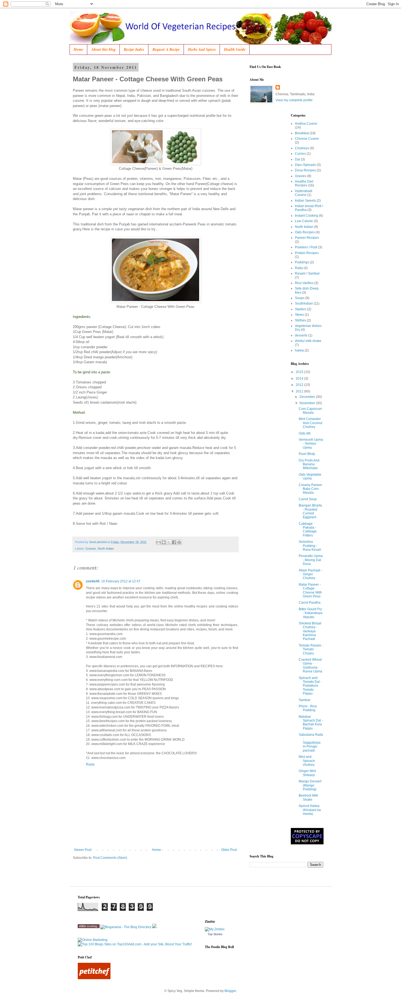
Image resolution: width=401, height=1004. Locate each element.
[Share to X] (169, 542)
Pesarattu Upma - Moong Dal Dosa (311, 560)
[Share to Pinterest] (179, 542)
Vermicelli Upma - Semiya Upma (311, 443)
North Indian (106, 548)
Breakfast (302, 133)
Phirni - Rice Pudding (308, 708)
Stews (299, 315)
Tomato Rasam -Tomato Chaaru (311, 649)
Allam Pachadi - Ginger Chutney (310, 574)
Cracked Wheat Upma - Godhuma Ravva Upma (310, 665)
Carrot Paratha (310, 602)
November (308, 403)
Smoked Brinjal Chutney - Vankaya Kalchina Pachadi (310, 631)
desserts (301, 335)
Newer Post (82, 850)
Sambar (304, 700)
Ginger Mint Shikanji (307, 773)
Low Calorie (304, 221)
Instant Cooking (306, 216)
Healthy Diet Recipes (304, 183)
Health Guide (235, 49)
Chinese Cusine (307, 139)
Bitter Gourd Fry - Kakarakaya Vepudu (310, 613)
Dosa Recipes (305, 170)
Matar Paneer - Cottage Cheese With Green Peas (310, 590)
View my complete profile (294, 100)
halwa (299, 350)
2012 (300, 385)
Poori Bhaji (307, 454)
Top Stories (215, 934)
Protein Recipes (307, 253)
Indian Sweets (305, 200)
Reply (90, 764)
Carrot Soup (308, 499)
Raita (299, 268)
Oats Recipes (305, 232)
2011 (300, 391)
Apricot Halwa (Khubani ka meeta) (310, 810)
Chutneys (302, 148)
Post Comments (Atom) (110, 858)
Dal (297, 159)
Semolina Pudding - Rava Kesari (310, 546)
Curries (300, 154)
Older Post (229, 850)
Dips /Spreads (305, 165)
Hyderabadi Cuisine (303, 193)
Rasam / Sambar (307, 273)
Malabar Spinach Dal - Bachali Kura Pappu (311, 722)
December (308, 397)
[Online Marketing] (92, 940)
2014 (300, 378)
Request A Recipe (166, 49)
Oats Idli (305, 433)
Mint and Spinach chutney (307, 761)
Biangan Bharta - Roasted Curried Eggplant (310, 511)
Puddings (302, 262)
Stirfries (300, 320)
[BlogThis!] (163, 542)
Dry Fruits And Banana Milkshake (309, 464)
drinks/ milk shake (308, 341)
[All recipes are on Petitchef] (94, 978)
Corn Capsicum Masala (310, 411)
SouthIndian (304, 303)
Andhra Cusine (306, 124)
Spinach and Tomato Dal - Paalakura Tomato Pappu (310, 686)
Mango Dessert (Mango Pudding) (310, 785)
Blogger (230, 991)
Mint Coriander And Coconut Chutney (310, 423)
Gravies (90, 548)
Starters (300, 309)
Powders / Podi (306, 247)
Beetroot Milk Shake (308, 797)
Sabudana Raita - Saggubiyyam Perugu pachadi (311, 742)
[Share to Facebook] (174, 542)
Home (78, 49)
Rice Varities (304, 283)
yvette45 (93, 581)
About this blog (103, 49)
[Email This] (158, 542)
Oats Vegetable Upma (310, 476)
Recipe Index (134, 49)
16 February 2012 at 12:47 (120, 581)
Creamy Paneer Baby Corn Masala (310, 489)
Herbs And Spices (202, 49)
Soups (299, 298)
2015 (300, 372)
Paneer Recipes (307, 238)
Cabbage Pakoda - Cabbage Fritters (308, 529)
